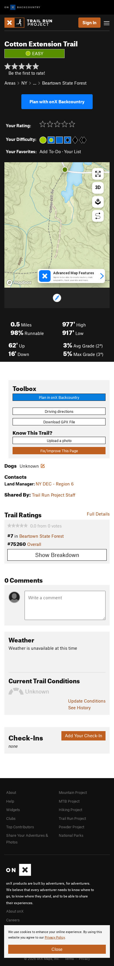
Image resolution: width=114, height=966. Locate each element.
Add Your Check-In (83, 735)
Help (10, 801)
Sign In (89, 22)
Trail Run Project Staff (53, 494)
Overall (34, 544)
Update (87, 700)
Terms (69, 958)
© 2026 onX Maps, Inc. (42, 958)
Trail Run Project (72, 818)
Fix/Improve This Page (59, 450)
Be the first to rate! (26, 73)
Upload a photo (59, 440)
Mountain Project (73, 792)
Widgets (13, 809)
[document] (57, 941)
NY (24, 82)
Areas (9, 82)
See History (79, 707)
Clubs (10, 818)
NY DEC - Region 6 (55, 483)
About (11, 792)
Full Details (98, 513)
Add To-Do (50, 151)
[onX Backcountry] (22, 7)
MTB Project (69, 801)
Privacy (84, 958)
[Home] (31, 23)
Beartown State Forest (64, 82)
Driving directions (59, 411)
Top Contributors (20, 826)
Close (57, 949)
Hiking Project (70, 809)
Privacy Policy (55, 937)
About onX (15, 911)
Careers (13, 920)
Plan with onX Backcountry (57, 101)
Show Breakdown (57, 554)
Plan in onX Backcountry (59, 397)
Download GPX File (59, 422)
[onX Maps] (18, 874)
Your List (72, 151)
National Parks (71, 835)
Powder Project (71, 826)
